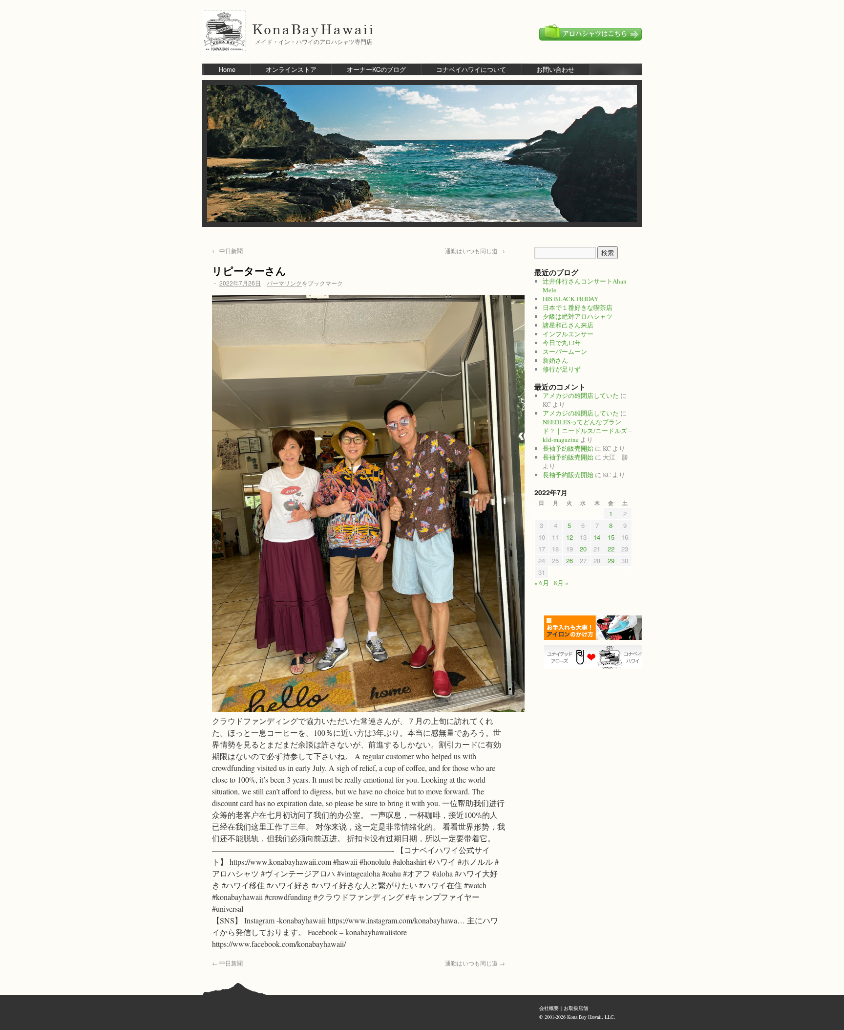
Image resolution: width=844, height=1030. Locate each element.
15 (611, 537)
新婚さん (555, 360)
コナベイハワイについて (471, 69)
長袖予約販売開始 (568, 448)
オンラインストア (291, 69)
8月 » (561, 582)
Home (227, 69)
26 (569, 560)
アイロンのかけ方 (595, 627)
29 (611, 560)
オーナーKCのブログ (376, 69)
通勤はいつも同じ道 (475, 250)
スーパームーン (565, 351)
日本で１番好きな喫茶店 (577, 307)
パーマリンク (284, 283)
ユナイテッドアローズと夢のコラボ (595, 657)
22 (611, 548)
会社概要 (549, 1008)
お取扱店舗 (576, 1008)
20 (583, 548)
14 (596, 537)
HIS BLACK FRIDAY (570, 298)
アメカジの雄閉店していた (581, 395)
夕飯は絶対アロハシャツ (577, 316)
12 (569, 537)
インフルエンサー (568, 333)
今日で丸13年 (562, 342)
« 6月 (541, 582)
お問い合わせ (555, 69)
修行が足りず (562, 369)
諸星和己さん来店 (568, 325)
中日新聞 (227, 250)
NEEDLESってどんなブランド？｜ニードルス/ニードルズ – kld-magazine (587, 430)
